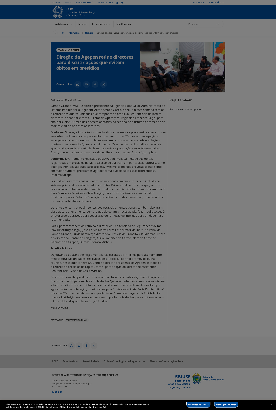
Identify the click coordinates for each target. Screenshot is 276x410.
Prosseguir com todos (226, 405)
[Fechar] (271, 405)
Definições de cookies (198, 405)
